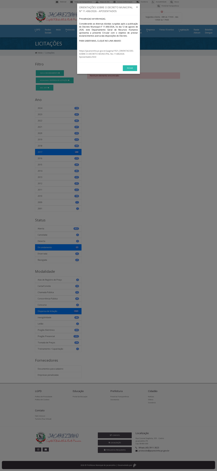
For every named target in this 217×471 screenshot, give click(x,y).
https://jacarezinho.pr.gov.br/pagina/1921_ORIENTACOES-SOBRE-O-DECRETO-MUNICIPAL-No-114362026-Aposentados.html (106, 53)
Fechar (130, 68)
